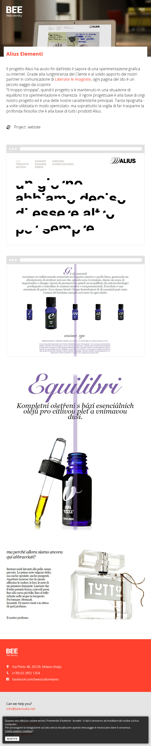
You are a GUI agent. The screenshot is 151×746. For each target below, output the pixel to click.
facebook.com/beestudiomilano (35, 679)
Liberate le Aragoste (73, 79)
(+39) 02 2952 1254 (26, 673)
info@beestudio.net (20, 709)
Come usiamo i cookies (18, 731)
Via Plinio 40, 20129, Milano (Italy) (36, 667)
